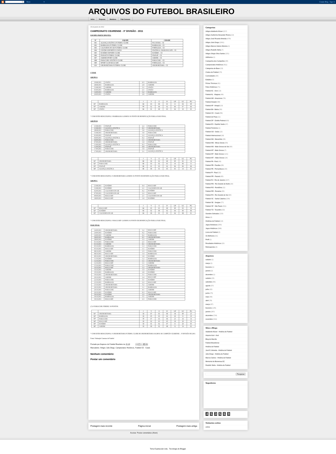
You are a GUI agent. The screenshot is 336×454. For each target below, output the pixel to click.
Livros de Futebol (212, 232)
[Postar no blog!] (139, 344)
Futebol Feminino (212, 128)
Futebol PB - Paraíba (213, 165)
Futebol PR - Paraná (213, 176)
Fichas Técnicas (211, 83)
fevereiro (209, 267)
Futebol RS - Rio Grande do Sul (217, 195)
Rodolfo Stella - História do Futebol (218, 365)
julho (207, 289)
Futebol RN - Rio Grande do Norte (218, 184)
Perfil (207, 239)
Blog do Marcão (211, 339)
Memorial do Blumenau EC (215, 361)
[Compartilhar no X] (141, 344)
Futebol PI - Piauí (212, 173)
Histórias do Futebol (213, 221)
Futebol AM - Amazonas (214, 98)
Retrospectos (210, 247)
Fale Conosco (125, 19)
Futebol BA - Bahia (212, 109)
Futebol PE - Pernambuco (215, 169)
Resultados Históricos (213, 243)
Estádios (209, 80)
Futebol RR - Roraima (213, 191)
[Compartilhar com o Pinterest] (146, 344)
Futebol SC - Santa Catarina (216, 199)
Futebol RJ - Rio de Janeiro (215, 180)
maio (207, 297)
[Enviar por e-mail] (136, 344)
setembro (209, 282)
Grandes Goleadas (212, 214)
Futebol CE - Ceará (142, 348)
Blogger (183, 449)
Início (92, 19)
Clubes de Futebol (212, 72)
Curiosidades (210, 76)
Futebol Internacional (213, 135)
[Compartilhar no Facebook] (144, 344)
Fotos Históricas (211, 87)
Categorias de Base (213, 68)
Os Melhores (210, 236)
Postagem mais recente (101, 426)
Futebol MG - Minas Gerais (215, 143)
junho (208, 293)
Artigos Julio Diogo (107, 348)
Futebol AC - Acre (212, 91)
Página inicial (144, 426)
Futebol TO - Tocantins (214, 210)
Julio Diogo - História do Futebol (217, 354)
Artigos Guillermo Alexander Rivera (218, 35)
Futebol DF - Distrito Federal (216, 120)
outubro (208, 260)
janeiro (208, 271)
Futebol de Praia (211, 117)
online (208, 427)
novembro (209, 319)
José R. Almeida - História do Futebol (219, 350)
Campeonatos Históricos (125, 348)
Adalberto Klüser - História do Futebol (219, 332)
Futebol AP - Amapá (213, 106)
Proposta (102, 19)
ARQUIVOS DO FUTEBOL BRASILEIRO (161, 11)
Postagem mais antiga (186, 426)
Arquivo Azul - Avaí (212, 335)
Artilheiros (209, 57)
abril (207, 300)
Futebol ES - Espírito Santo (215, 124)
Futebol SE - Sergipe (213, 202)
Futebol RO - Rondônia (214, 187)
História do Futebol (212, 347)
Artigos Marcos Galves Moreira (216, 46)
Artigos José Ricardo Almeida (216, 39)
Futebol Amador (211, 102)
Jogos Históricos (211, 228)
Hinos (208, 217)
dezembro (209, 274)
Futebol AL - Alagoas (213, 94)
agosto (208, 286)
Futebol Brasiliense (212, 343)
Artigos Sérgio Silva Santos (215, 54)
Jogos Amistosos (211, 225)
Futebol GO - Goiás (212, 132)
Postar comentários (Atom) (147, 433)
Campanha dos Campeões (215, 61)
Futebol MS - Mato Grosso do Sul (217, 147)
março (208, 263)
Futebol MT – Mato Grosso (215, 158)
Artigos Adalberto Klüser (214, 31)
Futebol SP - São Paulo (214, 206)
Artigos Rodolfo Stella (213, 50)
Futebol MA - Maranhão (214, 139)
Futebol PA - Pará (212, 161)
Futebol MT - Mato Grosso (215, 150)
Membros (113, 19)
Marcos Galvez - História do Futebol (218, 358)
